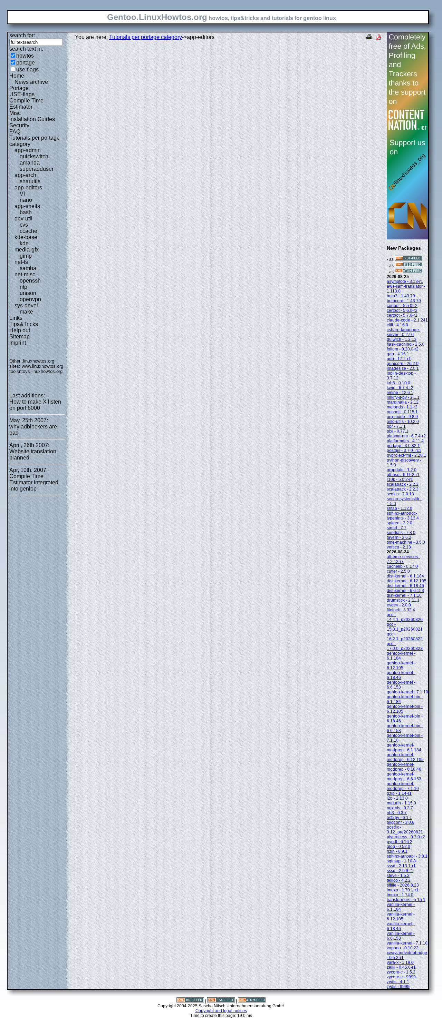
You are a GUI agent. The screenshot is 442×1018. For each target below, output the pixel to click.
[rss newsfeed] (408, 265)
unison (28, 293)
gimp (26, 256)
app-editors (28, 187)
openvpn (30, 299)
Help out (19, 330)
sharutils (30, 181)
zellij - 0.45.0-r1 (401, 967)
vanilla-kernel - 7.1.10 (407, 943)
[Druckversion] (369, 38)
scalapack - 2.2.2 (403, 484)
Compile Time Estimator (26, 104)
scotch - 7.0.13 (400, 494)
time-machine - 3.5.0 (406, 542)
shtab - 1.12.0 (399, 508)
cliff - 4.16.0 (397, 325)
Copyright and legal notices (221, 1010)
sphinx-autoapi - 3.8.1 (407, 856)
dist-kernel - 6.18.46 (405, 585)
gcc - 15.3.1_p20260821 (405, 627)
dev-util (23, 218)
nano (26, 200)
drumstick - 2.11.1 (403, 600)
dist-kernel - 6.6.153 (405, 590)
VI (22, 194)
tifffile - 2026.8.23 (403, 885)
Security (19, 125)
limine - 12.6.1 (400, 392)
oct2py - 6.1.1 (399, 817)
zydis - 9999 (398, 986)
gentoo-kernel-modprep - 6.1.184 (404, 747)
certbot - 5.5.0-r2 (402, 305)
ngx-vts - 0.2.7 (400, 807)
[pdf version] (379, 38)
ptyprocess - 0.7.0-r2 (406, 836)
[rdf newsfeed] (408, 259)
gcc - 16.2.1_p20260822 (405, 636)
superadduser (37, 169)
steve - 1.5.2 (398, 875)
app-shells (27, 206)
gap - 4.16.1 (398, 354)
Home (16, 76)
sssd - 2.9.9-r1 (400, 870)
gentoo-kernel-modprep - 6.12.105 (405, 757)
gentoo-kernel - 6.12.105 (401, 665)
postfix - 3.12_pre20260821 (405, 829)
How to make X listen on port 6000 (35, 405)
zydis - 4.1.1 (398, 981)
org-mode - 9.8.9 (402, 416)
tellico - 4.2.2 (399, 880)
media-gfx (27, 250)
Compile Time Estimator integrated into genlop (33, 482)
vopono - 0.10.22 (403, 948)
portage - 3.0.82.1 (403, 445)
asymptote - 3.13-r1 (405, 281)
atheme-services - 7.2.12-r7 (403, 559)
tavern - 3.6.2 (399, 537)
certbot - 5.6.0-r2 (402, 310)
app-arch (25, 175)
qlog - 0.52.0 (398, 846)
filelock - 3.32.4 (401, 609)
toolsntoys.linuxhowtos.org (36, 371)
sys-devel (26, 305)
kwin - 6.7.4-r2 (400, 387)
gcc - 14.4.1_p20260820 (405, 617)
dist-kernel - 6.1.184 (405, 576)
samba (28, 268)
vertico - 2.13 (399, 547)
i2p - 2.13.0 (397, 798)
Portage (19, 88)
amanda (30, 163)
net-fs (21, 262)
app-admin (28, 150)
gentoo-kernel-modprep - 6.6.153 (404, 776)
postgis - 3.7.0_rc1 (404, 450)
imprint (17, 343)
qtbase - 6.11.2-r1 (403, 474)
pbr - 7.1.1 (396, 426)
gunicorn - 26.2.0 (403, 363)
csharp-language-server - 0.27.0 (403, 332)
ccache (28, 231)
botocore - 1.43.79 (404, 300)
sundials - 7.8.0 (401, 532)
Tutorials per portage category (145, 37)
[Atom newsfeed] (408, 271)
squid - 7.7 (396, 527)
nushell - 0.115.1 (402, 411)
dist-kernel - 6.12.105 (406, 581)
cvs (24, 225)
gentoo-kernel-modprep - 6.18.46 (404, 767)
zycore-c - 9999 (401, 977)
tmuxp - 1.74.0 (400, 894)
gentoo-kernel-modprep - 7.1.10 (403, 786)
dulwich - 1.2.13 (401, 339)
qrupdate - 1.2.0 (401, 469)
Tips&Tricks (23, 324)
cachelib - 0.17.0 (402, 566)
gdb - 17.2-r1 (399, 358)
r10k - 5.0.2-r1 (400, 479)
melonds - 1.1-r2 (402, 407)
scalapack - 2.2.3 (403, 489)
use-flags (27, 69)
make (26, 312)
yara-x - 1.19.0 (400, 962)
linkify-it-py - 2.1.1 (403, 397)
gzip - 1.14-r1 (399, 793)
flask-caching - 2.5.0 (405, 344)
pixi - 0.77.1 (398, 431)
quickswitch (34, 156)
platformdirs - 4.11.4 (405, 440)
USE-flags (22, 94)
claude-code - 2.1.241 (407, 320)
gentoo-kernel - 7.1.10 (407, 692)
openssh (30, 281)
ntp (23, 287)
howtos (25, 56)
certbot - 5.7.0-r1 (402, 315)
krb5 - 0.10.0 (398, 382)
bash (26, 212)
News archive (31, 82)
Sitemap (19, 336)
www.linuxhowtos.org (42, 366)
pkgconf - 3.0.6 (400, 822)
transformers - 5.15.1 (406, 899)
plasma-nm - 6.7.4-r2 (406, 436)
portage (25, 63)
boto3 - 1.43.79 (401, 296)
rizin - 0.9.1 (397, 851)
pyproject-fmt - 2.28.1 (406, 455)
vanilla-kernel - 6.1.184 (401, 907)
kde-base (26, 237)
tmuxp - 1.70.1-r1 (403, 890)
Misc (15, 113)
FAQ (14, 132)
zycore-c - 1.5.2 (401, 972)
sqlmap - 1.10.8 (401, 861)
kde (24, 243)
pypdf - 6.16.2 (399, 841)
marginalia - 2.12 (403, 402)
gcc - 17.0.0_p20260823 (405, 646)
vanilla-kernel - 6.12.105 (401, 916)
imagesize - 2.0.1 (403, 368)
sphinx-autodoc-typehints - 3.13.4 (403, 516)
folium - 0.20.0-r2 (403, 349)
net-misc (25, 274)
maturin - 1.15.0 (401, 803)
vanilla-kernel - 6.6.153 (401, 936)
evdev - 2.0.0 (399, 605)
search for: (22, 35)
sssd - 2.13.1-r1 (401, 865)
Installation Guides (32, 119)
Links (15, 318)
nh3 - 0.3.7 (397, 812)
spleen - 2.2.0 (399, 523)
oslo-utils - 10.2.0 (403, 421)
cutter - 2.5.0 (398, 571)
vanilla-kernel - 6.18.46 (401, 926)
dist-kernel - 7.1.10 (404, 595)
